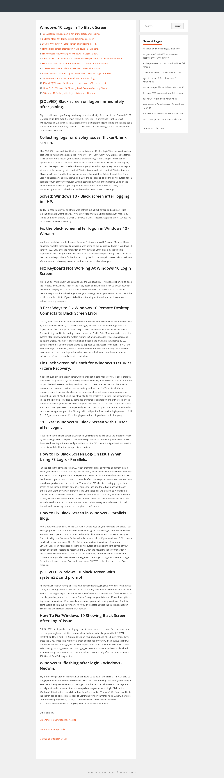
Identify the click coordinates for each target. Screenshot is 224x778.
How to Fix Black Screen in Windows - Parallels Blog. (69, 78)
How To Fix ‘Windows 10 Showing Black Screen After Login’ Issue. (75, 88)
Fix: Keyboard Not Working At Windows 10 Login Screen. (70, 53)
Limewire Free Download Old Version (58, 719)
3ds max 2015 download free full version (163, 93)
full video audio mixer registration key (161, 48)
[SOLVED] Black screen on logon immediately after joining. (71, 33)
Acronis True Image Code (52, 729)
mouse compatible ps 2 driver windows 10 (163, 87)
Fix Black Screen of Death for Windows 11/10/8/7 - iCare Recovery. (75, 63)
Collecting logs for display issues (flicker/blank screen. (68, 38)
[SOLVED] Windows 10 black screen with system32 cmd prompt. (75, 83)
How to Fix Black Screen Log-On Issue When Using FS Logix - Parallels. (77, 73)
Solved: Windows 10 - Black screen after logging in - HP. (69, 43)
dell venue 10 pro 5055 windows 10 (160, 98)
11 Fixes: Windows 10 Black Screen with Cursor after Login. (71, 68)
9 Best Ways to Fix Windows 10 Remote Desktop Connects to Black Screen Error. (82, 58)
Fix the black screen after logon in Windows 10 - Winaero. (70, 48)
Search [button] (178, 25)
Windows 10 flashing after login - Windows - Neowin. (69, 93)
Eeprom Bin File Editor (154, 128)
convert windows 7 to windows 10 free (162, 72)
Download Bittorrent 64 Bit (53, 738)
